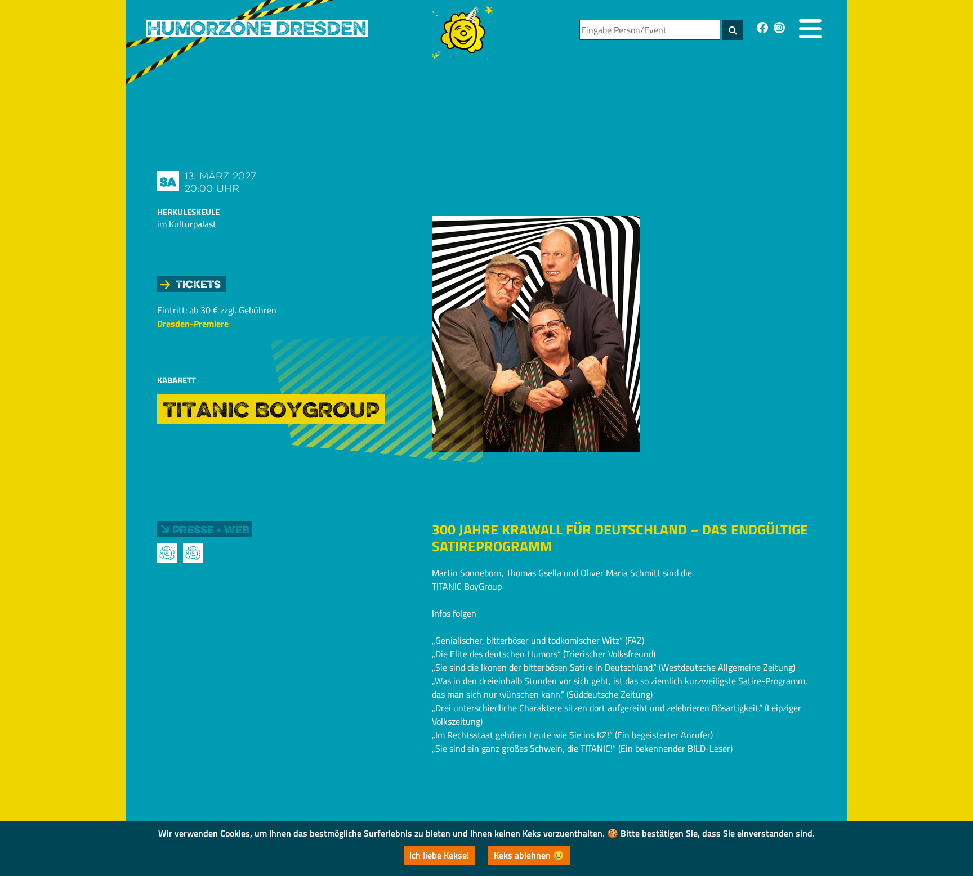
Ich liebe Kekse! (439, 855)
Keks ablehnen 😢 (529, 855)
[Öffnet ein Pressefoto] (167, 553)
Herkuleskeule (188, 211)
